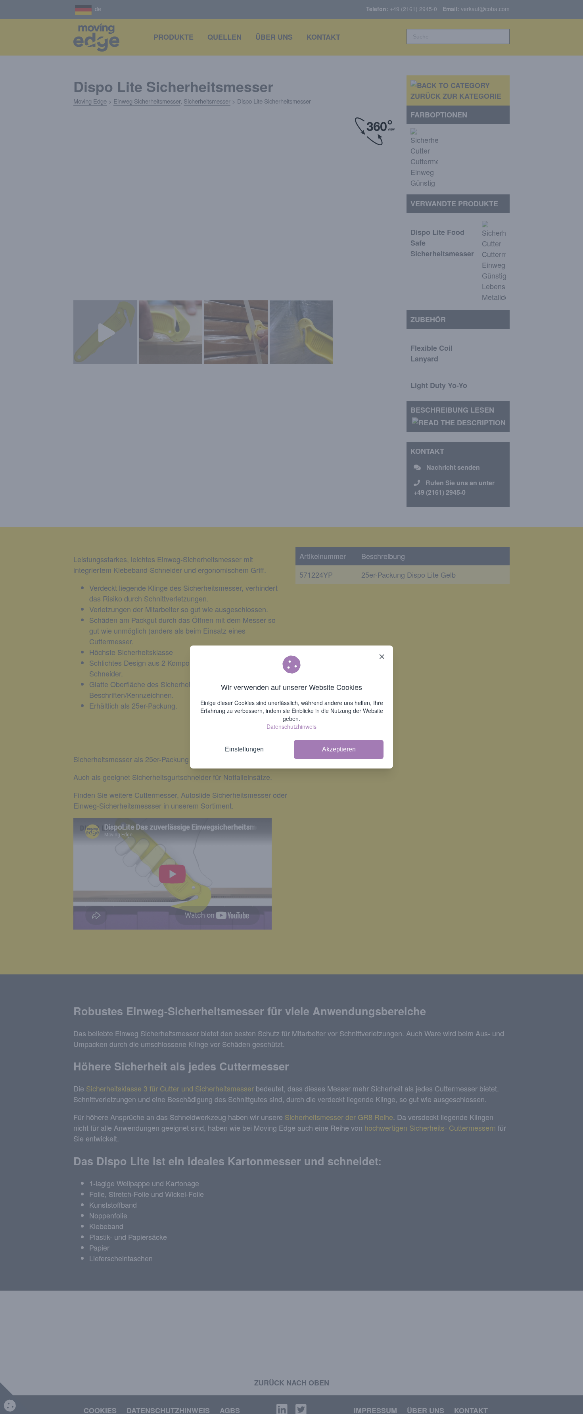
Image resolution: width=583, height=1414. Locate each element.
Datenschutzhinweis (291, 726)
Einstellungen (244, 749)
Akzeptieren (339, 749)
